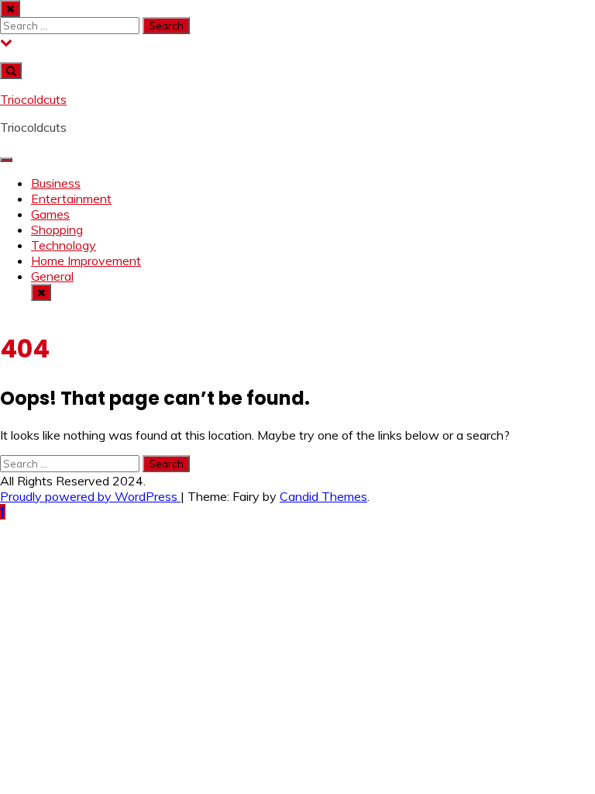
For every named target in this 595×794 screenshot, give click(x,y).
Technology (63, 245)
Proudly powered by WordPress (90, 496)
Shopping (57, 229)
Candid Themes (323, 496)
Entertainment (71, 198)
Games (50, 214)
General (52, 276)
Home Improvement (86, 260)
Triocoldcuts (33, 99)
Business (56, 183)
